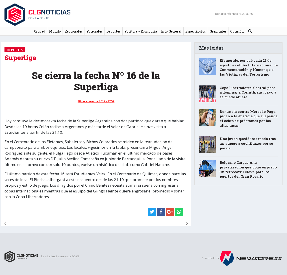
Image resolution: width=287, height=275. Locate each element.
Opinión (237, 31)
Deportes (114, 31)
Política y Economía (140, 31)
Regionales (74, 31)
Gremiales (218, 31)
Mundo (55, 31)
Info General (171, 31)
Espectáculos (195, 31)
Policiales (95, 31)
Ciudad (39, 31)
